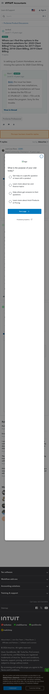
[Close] (41, 156)
